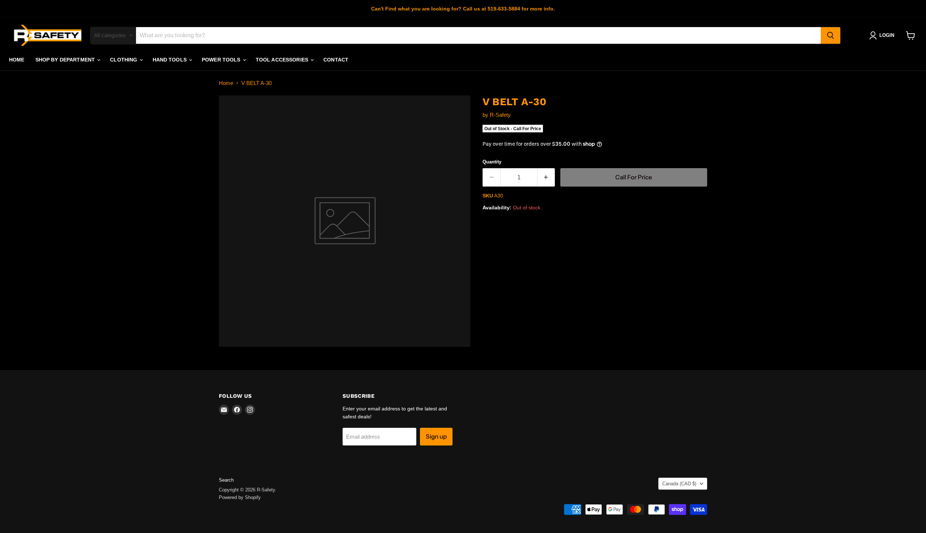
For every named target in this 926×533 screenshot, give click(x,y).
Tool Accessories (283, 60)
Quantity (492, 162)
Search (226, 480)
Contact (335, 60)
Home (17, 60)
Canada (679, 483)
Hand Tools (170, 60)
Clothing (124, 60)
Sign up (436, 436)
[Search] (830, 35)
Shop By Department (66, 60)
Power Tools (222, 60)
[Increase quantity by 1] (546, 177)
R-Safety (500, 115)
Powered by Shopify (240, 497)
